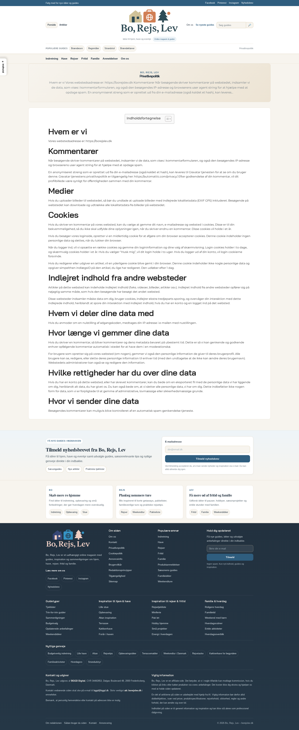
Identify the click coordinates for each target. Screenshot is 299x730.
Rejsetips (108, 653)
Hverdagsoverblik (214, 634)
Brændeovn (77, 48)
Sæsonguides (55, 469)
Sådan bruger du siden (75, 723)
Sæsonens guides (167, 570)
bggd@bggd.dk (101, 690)
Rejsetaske (197, 653)
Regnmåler (93, 48)
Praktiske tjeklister (95, 469)
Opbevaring (71, 512)
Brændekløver (127, 48)
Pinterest (222, 3)
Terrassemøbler (150, 653)
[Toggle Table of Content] (166, 119)
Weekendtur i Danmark (175, 653)
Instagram (234, 3)
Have (64, 58)
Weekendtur (138, 512)
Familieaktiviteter (56, 662)
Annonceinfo (115, 559)
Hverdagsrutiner (214, 623)
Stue (85, 512)
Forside (52, 25)
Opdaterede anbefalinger (59, 628)
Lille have (82, 653)
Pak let (155, 617)
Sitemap (113, 581)
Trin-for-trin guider (56, 612)
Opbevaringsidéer (127, 653)
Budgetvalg (52, 623)
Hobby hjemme (160, 623)
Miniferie (156, 612)
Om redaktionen (54, 723)
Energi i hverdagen (162, 634)
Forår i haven (106, 634)
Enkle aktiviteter (213, 628)
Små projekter (159, 628)
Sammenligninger (55, 617)
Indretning (52, 58)
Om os (190, 25)
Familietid (210, 612)
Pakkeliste (155, 512)
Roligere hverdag (214, 607)
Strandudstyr (94, 662)
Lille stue (103, 607)
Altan (95, 653)
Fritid (84, 58)
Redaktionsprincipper (120, 570)
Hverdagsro (76, 662)
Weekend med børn (216, 617)
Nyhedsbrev (247, 3)
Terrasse (103, 623)
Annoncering (105, 723)
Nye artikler (73, 469)
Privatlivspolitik (246, 48)
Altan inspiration (107, 617)
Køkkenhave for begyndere (222, 653)
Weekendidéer (221, 512)
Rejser (74, 58)
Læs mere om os (55, 570)
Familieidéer (164, 575)
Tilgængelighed (117, 575)
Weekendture (165, 581)
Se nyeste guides (205, 25)
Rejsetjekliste (159, 607)
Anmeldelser (110, 58)
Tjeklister (51, 607)
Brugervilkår (115, 564)
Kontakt (113, 542)
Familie (95, 58)
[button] (3, 66)
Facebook (210, 3)
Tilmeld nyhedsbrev (207, 458)
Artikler (63, 25)
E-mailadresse (173, 441)
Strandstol (110, 48)
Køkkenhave (105, 628)
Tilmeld (230, 557)
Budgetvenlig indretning (59, 653)
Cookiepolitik (116, 553)
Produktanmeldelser (169, 564)
